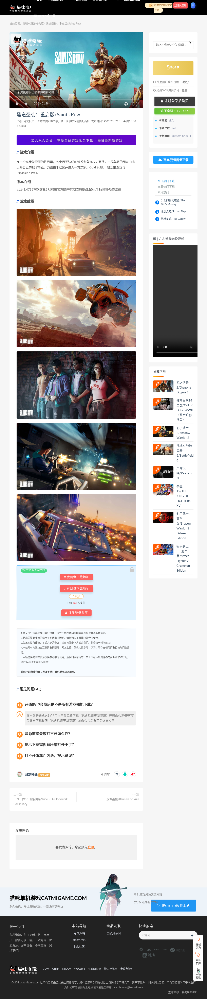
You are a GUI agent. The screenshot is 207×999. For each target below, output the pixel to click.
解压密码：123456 (175, 111)
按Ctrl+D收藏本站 (175, 905)
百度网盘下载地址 (76, 577)
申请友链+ (126, 969)
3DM (46, 969)
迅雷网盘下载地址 (76, 588)
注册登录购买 (78, 613)
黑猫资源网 (114, 933)
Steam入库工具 (46, 16)
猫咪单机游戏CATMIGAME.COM (48, 898)
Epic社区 (79, 946)
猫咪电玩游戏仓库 (30, 672)
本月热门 (163, 192)
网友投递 (29, 121)
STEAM (66, 969)
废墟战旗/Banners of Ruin (123, 799)
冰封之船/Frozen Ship (173, 211)
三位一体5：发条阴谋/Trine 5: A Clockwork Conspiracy (41, 802)
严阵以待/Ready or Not (184, 473)
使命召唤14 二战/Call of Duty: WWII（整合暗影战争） (184, 410)
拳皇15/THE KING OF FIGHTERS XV (183, 496)
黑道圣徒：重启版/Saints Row (48, 115)
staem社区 (79, 940)
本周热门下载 (166, 186)
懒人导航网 (110, 969)
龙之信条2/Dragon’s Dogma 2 (183, 387)
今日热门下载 (166, 181)
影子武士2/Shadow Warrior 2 (183, 433)
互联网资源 (94, 969)
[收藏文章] (117, 774)
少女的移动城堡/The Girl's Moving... (173, 202)
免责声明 (79, 933)
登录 (91, 847)
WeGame (79, 969)
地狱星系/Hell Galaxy (173, 219)
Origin (55, 969)
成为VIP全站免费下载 (163, 8)
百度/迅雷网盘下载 (175, 160)
